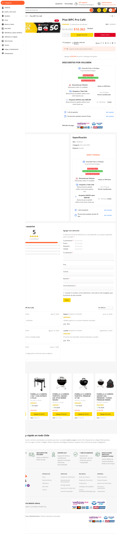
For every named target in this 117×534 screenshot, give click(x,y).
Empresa (100, 474)
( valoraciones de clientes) (78, 24)
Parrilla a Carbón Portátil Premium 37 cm (83, 396)
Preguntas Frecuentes (85, 480)
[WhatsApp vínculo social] (110, 43)
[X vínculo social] (103, 43)
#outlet (81, 148)
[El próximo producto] (114, 16)
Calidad (65, 249)
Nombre (66, 279)
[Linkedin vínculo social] (108, 43)
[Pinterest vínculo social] (106, 43)
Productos (46, 474)
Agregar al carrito (82, 35)
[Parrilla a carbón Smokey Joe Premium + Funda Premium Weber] (105, 383)
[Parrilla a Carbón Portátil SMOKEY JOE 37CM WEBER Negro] (61, 383)
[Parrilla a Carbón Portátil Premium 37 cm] (83, 383)
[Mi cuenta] (99, 10)
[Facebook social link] (101, 43)
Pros (64, 264)
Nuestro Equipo (102, 480)
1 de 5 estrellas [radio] (75, 240)
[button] (39, 414)
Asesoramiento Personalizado (65, 481)
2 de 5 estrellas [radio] (77, 240)
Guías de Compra (84, 477)
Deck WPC (45, 486)
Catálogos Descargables (86, 486)
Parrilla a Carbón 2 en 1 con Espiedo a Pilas (38, 396)
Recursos (82, 474)
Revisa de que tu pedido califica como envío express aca (84, 189)
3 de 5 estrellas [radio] (78, 240)
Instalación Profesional (68, 477)
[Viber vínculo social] (115, 43)
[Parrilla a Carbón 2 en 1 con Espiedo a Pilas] (39, 383)
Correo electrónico (69, 286)
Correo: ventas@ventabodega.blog (87, 490)
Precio (65, 243)
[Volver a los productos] (112, 16)
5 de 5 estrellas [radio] (81, 240)
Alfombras (45, 483)
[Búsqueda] (91, 10)
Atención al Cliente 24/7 (68, 488)
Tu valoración (68, 253)
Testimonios (82, 483)
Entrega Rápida (65, 485)
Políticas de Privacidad (104, 483)
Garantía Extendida (67, 491)
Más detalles (110, 112)
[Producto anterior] (110, 16)
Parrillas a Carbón (36, 400)
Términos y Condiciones (101, 487)
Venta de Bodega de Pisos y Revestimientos (26, 516)
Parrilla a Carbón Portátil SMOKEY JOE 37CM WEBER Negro (61, 397)
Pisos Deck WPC (85, 145)
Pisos (43, 477)
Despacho (66, 246)
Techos (44, 490)
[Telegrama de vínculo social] (112, 43)
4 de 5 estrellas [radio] (80, 240)
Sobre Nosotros (102, 477)
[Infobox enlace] (39, 456)
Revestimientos (47, 480)
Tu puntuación (68, 241)
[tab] (93, 155)
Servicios (64, 474)
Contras (65, 271)
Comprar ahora (105, 35)
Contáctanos (101, 491)
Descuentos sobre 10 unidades (77, 87)
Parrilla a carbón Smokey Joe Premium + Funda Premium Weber (105, 397)
